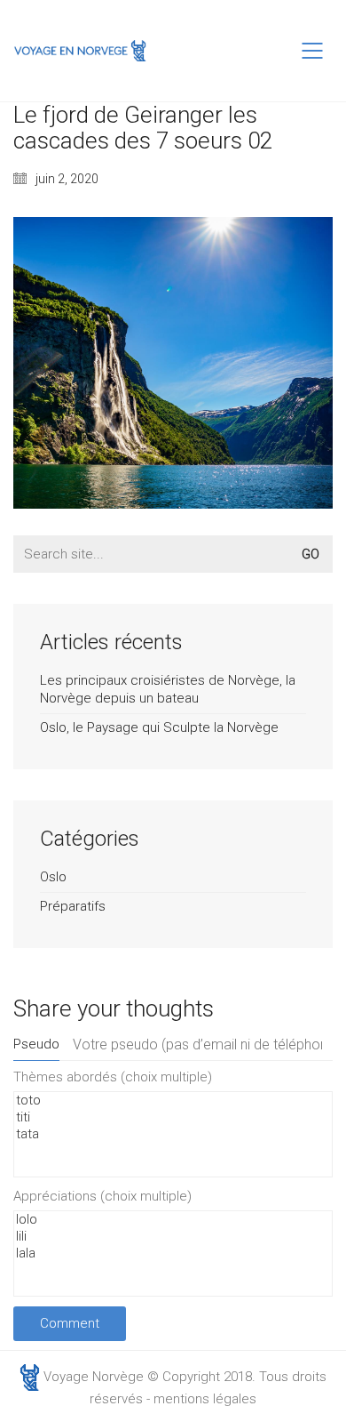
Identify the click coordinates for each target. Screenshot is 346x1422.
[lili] (173, 1236)
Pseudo (36, 1044)
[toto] (173, 1100)
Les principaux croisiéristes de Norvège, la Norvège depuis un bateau (167, 689)
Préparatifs (73, 906)
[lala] (173, 1253)
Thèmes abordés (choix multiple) (112, 1077)
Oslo (53, 877)
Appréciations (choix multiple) (102, 1196)
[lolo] (173, 1219)
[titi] (173, 1117)
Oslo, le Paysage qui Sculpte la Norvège (159, 727)
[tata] (173, 1134)
